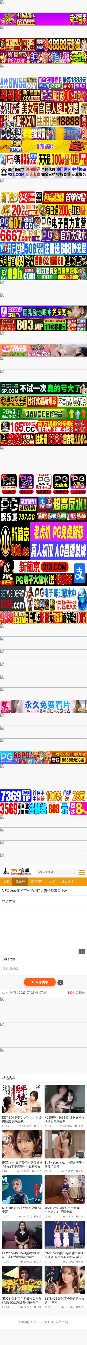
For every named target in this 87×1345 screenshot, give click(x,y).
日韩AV (20, 881)
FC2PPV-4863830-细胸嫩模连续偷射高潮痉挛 (64, 1119)
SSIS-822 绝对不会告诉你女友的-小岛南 (65, 1300)
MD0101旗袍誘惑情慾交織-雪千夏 (21, 1210)
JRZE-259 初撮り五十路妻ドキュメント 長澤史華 (64, 1210)
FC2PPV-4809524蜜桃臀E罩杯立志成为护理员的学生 (21, 1255)
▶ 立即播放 (39, 982)
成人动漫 (67, 881)
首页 (6, 881)
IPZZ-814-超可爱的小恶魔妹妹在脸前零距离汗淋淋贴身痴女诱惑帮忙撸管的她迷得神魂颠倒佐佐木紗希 (22, 1168)
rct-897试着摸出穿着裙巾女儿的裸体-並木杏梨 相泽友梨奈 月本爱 (64, 1257)
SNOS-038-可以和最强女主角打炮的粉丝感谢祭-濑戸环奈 (21, 1300)
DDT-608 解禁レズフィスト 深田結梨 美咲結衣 (22, 1119)
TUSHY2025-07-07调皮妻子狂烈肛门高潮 (65, 1164)
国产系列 (37, 881)
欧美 (52, 881)
